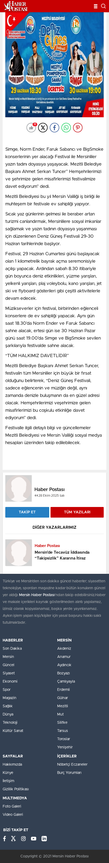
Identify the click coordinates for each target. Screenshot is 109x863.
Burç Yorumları (69, 773)
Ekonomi (10, 681)
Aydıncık (64, 665)
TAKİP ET (27, 512)
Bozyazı (63, 673)
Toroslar (63, 739)
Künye (8, 773)
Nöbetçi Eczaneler (72, 764)
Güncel (8, 665)
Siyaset (9, 673)
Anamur (64, 657)
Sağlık (8, 706)
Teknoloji (10, 723)
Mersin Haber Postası (37, 595)
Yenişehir (65, 747)
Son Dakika (12, 648)
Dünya (8, 714)
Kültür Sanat (13, 731)
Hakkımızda (12, 764)
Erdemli (63, 690)
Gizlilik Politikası (16, 789)
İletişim (8, 781)
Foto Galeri (12, 806)
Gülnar (62, 698)
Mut (60, 714)
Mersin (8, 657)
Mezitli (62, 706)
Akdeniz (64, 648)
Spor (7, 690)
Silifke (62, 723)
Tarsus (62, 731)
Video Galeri (13, 815)
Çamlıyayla (66, 681)
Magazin (9, 698)
